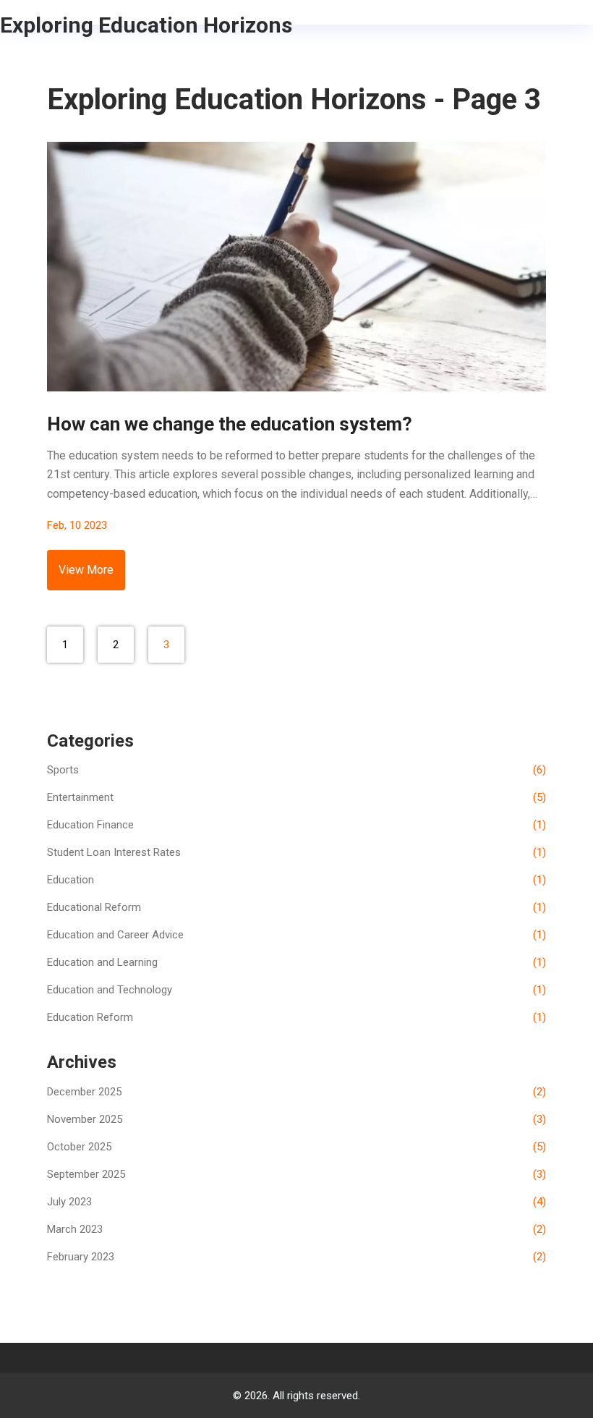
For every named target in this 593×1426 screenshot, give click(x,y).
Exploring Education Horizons (146, 25)
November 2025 (296, 1119)
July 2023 (296, 1201)
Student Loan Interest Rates (296, 852)
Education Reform (296, 1017)
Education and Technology (296, 989)
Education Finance (296, 824)
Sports (296, 769)
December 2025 (296, 1091)
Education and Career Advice (296, 934)
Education (296, 879)
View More (86, 570)
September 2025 (296, 1174)
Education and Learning (296, 962)
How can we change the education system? (229, 424)
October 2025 (296, 1146)
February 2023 (296, 1256)
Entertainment (296, 797)
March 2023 (296, 1229)
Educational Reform (296, 907)
